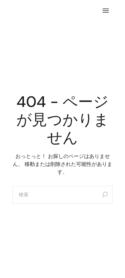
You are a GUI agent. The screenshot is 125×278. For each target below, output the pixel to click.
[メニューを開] (106, 11)
